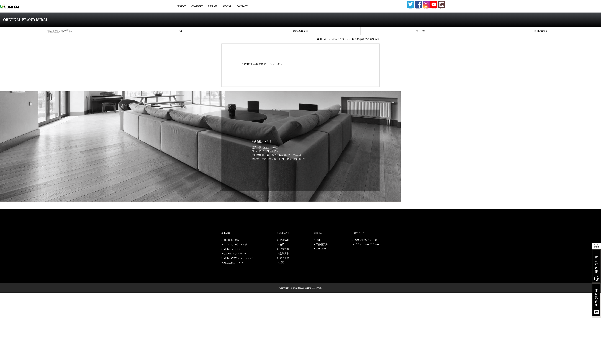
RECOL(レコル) (231, 240)
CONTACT (242, 6)
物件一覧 (420, 31)
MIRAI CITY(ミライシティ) (238, 258)
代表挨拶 (284, 249)
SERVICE (181, 6)
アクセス (284, 258)
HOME (323, 39)
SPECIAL (227, 6)
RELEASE (212, 6)
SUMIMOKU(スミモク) (235, 244)
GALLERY (321, 248)
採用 (281, 262)
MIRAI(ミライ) (339, 39)
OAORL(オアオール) (234, 253)
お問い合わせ (540, 31)
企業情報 (284, 240)
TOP (180, 31)
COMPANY (197, 6)
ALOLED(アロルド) (233, 262)
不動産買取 (322, 244)
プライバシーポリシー (367, 244)
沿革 (281, 244)
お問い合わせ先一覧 (365, 240)
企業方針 (284, 253)
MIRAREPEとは (300, 31)
